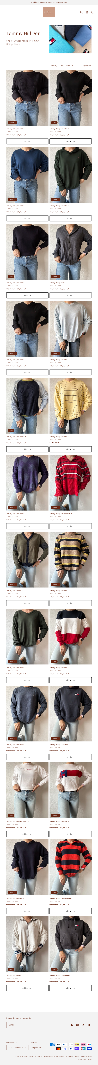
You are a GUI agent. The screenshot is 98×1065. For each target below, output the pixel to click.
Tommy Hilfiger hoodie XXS (60, 975)
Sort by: (54, 66)
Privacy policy (60, 1056)
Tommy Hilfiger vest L (58, 283)
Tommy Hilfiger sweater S (59, 668)
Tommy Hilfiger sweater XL (16, 129)
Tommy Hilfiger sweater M (59, 129)
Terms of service (73, 1056)
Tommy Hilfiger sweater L (15, 283)
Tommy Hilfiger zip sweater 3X (61, 514)
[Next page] (56, 1000)
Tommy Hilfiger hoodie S (59, 745)
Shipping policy (86, 1056)
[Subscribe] (49, 1025)
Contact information (85, 1059)
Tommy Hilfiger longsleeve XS (17, 821)
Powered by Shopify (35, 1056)
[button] (5, 12)
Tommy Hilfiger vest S (14, 591)
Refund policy (48, 1056)
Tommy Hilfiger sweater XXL (16, 206)
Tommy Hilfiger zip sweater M (61, 898)
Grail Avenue (24, 1056)
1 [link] (42, 1000)
